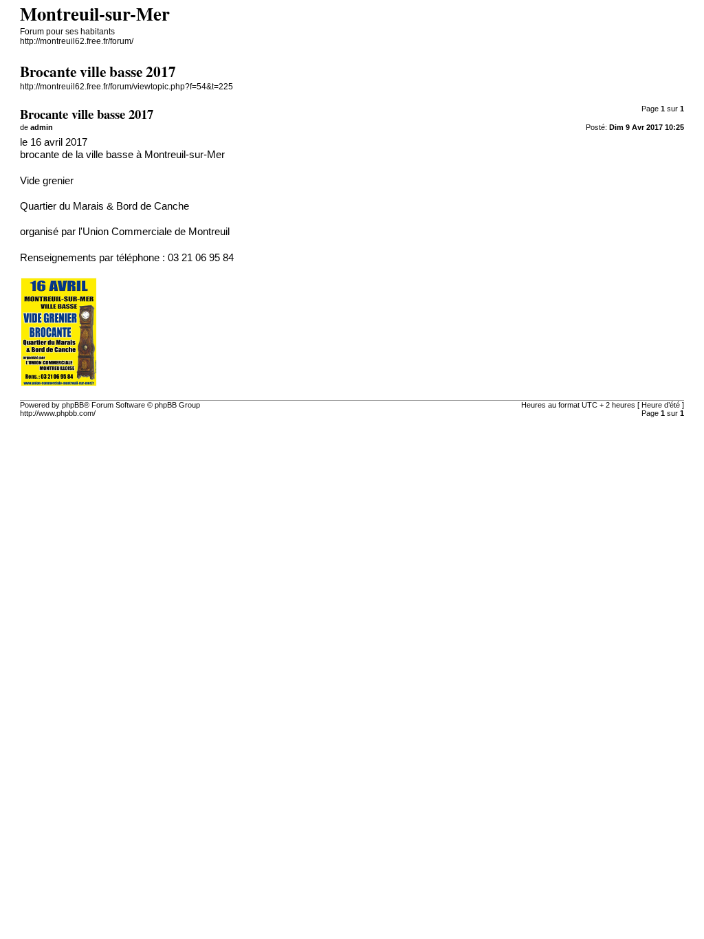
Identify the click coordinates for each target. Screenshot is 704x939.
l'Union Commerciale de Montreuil (154, 231)
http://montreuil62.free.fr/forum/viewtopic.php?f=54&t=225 (126, 86)
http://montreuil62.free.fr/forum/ (76, 41)
